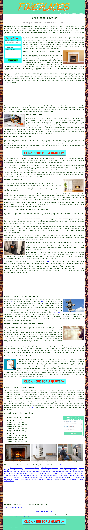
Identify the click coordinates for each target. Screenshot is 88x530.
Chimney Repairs (30, 516)
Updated (24, 516)
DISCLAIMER (80, 13)
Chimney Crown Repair (22, 479)
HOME (60, 13)
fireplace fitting (49, 368)
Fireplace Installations (22, 471)
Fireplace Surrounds (29, 477)
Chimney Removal (52, 479)
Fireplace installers (55, 400)
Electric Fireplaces (55, 470)
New (20, 516)
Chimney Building (38, 479)
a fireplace (34, 405)
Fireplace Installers (13, 516)
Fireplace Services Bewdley (18, 413)
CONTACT (74, 13)
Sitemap (5, 516)
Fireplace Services (76, 475)
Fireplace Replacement (49, 468)
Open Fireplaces (45, 477)
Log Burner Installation (41, 471)
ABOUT (69, 13)
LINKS (64, 13)
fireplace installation (75, 407)
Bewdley (47, 261)
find (10, 391)
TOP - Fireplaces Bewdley (13, 507)
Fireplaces (39, 473)
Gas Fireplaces (9, 473)
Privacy (82, 516)
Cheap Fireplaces (16, 468)
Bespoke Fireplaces (32, 468)
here (33, 407)
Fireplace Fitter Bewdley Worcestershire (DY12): (22, 26)
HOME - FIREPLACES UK (44, 511)
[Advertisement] (44, 94)
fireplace (32, 261)
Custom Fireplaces (39, 470)
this (10, 301)
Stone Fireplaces (10, 475)
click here (57, 313)
